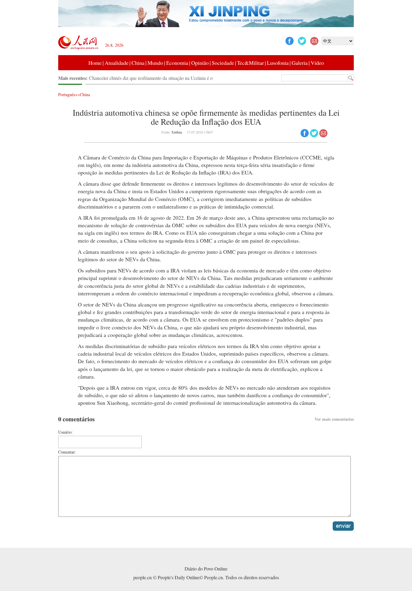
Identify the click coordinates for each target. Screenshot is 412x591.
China (138, 62)
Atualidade (116, 62)
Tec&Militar (250, 62)
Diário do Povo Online (206, 568)
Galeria (300, 62)
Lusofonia (278, 62)
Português (66, 94)
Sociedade (223, 62)
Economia (177, 62)
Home (95, 62)
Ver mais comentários (334, 419)
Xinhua (176, 132)
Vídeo (317, 62)
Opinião (200, 62)
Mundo (155, 62)
